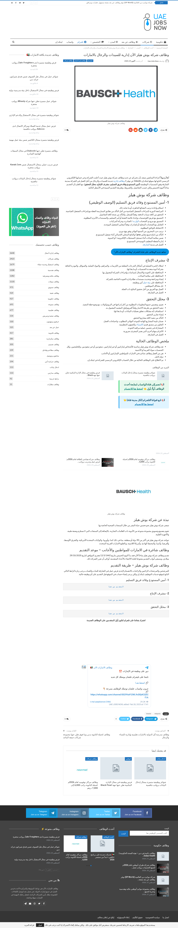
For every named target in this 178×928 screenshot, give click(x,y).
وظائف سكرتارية (52, 339)
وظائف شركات (68, 60)
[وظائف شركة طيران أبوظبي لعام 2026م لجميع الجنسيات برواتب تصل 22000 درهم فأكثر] (163, 868)
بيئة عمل (146, 282)
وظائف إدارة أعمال (80, 60)
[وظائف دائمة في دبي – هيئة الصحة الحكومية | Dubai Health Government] (163, 856)
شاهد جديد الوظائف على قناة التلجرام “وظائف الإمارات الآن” (140, 252)
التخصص (96, 42)
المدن (112, 42)
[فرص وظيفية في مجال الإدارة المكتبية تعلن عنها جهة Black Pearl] (108, 375)
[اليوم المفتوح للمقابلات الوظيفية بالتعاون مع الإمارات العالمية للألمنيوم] (75, 843)
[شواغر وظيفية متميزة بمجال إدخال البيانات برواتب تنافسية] (163, 375)
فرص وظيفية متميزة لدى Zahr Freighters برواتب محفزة (36, 837)
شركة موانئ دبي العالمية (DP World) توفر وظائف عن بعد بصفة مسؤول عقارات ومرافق (119, 3)
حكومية (159, 42)
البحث (166, 828)
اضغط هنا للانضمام (133, 388)
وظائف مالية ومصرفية (51, 276)
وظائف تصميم (53, 344)
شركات (145, 42)
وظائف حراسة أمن (52, 361)
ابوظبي (128, 759)
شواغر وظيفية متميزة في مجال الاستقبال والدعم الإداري (34, 115)
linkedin (148, 714)
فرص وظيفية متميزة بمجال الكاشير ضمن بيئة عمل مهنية (34, 140)
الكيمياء (140, 324)
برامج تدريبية (54, 379)
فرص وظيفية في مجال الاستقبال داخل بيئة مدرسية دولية (34, 90)
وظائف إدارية (119, 181)
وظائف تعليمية (53, 310)
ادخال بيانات (161, 759)
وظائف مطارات (53, 384)
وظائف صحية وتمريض (51, 316)
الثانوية (84, 837)
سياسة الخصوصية (152, 917)
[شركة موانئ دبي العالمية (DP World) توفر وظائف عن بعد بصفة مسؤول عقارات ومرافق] (163, 880)
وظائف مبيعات (53, 281)
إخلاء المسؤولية (123, 917)
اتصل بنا (166, 917)
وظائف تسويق (53, 287)
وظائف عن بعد (128, 42)
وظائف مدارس (53, 373)
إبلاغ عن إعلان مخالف (105, 917)
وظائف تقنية (54, 293)
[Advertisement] (116, 155)
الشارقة (90, 60)
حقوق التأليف (137, 917)
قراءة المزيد (29, 925)
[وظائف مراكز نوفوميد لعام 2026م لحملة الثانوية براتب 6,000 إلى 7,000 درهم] (163, 462)
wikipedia (157, 714)
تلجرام (80, 42)
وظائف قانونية (53, 333)
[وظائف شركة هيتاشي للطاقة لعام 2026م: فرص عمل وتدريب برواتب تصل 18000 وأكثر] (108, 462)
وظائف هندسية (53, 270)
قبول (40, 925)
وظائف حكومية (53, 299)
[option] (34, 125)
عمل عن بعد (54, 327)
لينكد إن (58, 42)
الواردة (136, 221)
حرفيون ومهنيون (53, 321)
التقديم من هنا (116, 587)
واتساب (69, 42)
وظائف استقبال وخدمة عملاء (48, 264)
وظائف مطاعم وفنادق (51, 350)
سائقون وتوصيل (53, 356)
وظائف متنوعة (53, 304)
